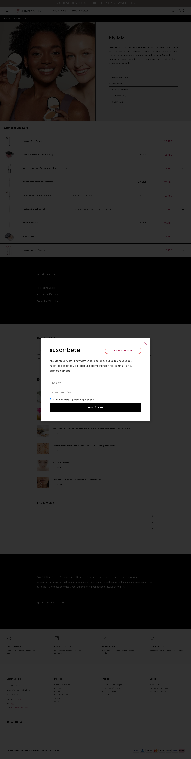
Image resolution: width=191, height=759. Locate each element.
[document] (95, 379)
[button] (145, 343)
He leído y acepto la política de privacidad (73, 399)
